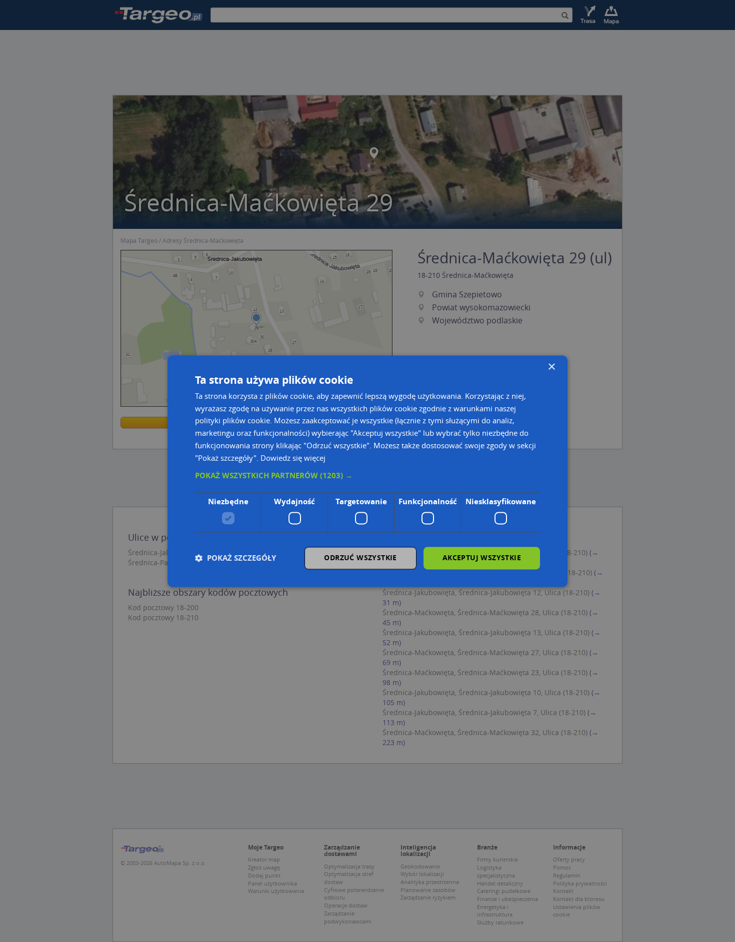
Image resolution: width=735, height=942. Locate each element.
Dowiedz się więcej (293, 458)
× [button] (551, 367)
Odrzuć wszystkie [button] (360, 557)
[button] (367, 476)
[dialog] (368, 471)
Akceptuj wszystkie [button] (481, 557)
